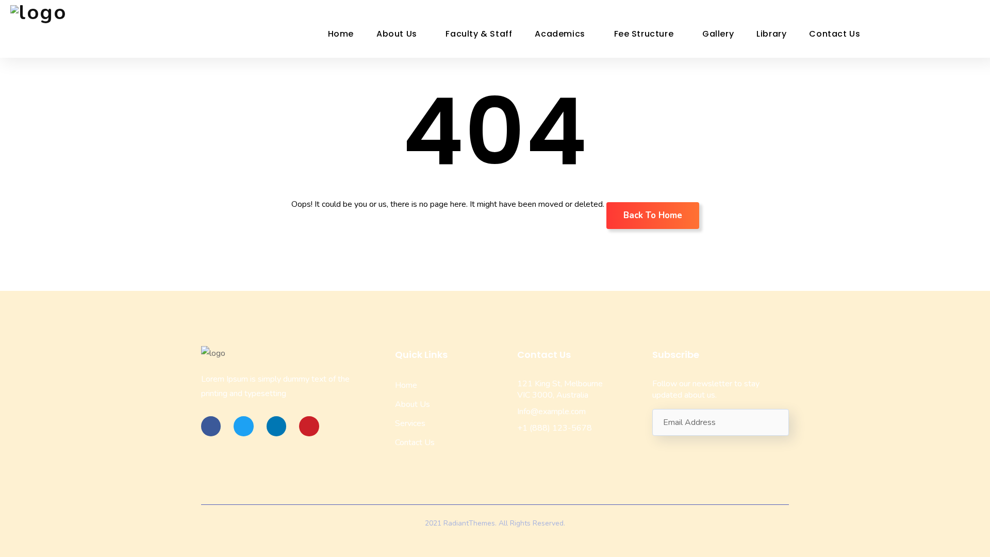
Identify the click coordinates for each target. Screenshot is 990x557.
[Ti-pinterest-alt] (309, 426)
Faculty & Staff (479, 34)
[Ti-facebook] (211, 426)
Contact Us (834, 34)
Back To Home (652, 215)
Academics (560, 34)
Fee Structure (644, 34)
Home (341, 34)
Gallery (718, 34)
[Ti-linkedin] (276, 426)
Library (771, 34)
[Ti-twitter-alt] (243, 426)
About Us (396, 34)
